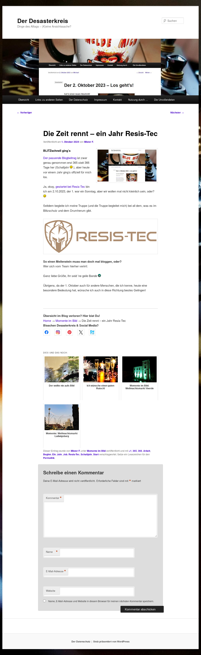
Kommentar (54, 498)
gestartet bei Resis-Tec (70, 186)
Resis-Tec (74, 454)
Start (96, 454)
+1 (130, 451)
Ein (54, 454)
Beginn (47, 454)
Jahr (59, 454)
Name (52, 552)
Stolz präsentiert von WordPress (111, 641)
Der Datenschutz (78, 99)
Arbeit (146, 451)
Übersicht (23, 99)
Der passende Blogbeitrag (59, 158)
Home (47, 320)
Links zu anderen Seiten (49, 99)
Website (50, 590)
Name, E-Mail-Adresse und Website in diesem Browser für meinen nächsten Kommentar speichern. (101, 601)
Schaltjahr (86, 454)
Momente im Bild (66, 320)
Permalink (49, 458)
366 (140, 451)
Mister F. (89, 142)
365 (135, 451)
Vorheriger (24, 112)
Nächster (177, 112)
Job (65, 454)
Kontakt (117, 99)
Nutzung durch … (138, 99)
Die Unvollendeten (164, 99)
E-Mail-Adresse (56, 571)
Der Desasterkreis (42, 20)
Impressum (100, 99)
